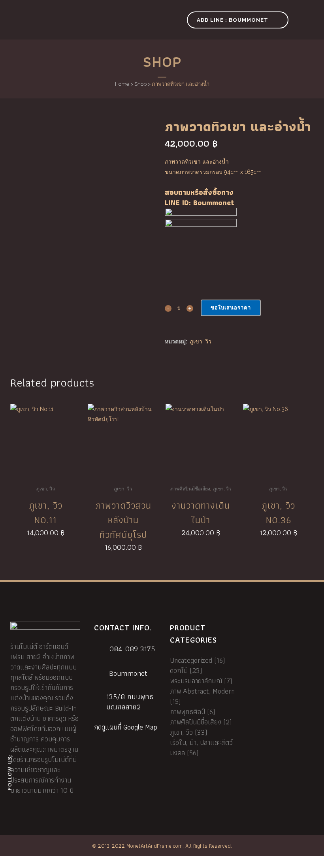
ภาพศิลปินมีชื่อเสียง (190, 489)
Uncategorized (191, 660)
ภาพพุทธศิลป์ (187, 711)
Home (122, 84)
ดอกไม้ (179, 670)
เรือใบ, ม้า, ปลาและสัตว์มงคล (201, 747)
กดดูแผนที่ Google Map (125, 727)
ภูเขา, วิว (200, 341)
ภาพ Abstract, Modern (202, 691)
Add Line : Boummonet (232, 20)
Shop (140, 84)
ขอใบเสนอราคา (231, 308)
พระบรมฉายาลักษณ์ (196, 680)
